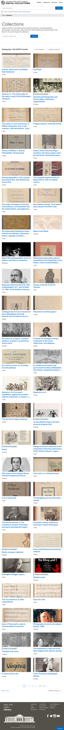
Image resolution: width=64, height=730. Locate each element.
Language (52, 707)
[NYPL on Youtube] (58, 716)
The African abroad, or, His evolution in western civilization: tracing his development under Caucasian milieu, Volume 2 (15, 525)
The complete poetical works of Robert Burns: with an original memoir (46, 179)
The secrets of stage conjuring (14, 419)
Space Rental (34, 709)
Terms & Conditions (44, 707)
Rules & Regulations (54, 704)
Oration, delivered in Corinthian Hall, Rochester (15, 71)
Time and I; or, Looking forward (46, 473)
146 (40, 686)
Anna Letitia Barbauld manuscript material (47, 550)
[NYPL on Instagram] (54, 716)
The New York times (10, 651)
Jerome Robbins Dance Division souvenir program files (46, 423)
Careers (33, 707)
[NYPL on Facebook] (47, 716)
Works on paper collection (12, 552)
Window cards (39, 577)
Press (32, 705)
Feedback (60, 728)
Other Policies (42, 705)
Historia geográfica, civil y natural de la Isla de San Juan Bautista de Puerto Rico (16, 179)
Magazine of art (39, 392)
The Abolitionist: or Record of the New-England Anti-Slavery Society (47, 650)
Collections (46, 2)
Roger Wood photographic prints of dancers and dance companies (16, 259)
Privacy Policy (42, 704)
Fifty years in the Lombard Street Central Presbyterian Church (15, 474)
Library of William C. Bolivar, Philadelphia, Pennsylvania (13, 152)
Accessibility (34, 704)
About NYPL (53, 705)
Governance (42, 709)
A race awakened (9, 498)
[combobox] (28, 8)
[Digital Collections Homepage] (15, 3)
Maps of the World (40, 231)
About (61, 2)
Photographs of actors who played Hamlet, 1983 (47, 625)
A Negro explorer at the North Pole (47, 124)
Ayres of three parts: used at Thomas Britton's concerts (13, 625)
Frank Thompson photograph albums (45, 675)
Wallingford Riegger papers (13, 574)
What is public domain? (24, 11)
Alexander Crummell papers (44, 312)
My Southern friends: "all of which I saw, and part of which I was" (47, 205)
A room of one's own (10, 674)
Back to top (5, 690)
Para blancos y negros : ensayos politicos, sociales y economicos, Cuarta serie (15, 341)
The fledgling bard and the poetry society (47, 499)
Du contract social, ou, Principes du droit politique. (15, 366)
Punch (4, 449)
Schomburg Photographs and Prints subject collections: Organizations (45, 99)
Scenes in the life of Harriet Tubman (44, 286)
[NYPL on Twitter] (51, 716)
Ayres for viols (39, 600)
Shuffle (39, 2)
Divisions (54, 2)
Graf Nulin (37, 70)
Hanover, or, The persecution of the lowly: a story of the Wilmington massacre (16, 96)
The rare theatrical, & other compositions (13, 601)
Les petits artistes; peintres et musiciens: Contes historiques (45, 523)
